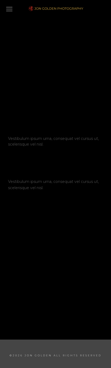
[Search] (81, 102)
